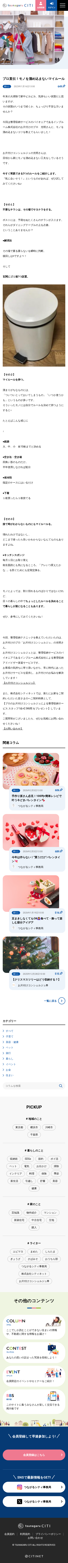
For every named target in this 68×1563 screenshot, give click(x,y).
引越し (29, 1181)
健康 (34, 1188)
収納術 (14, 1158)
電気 (26, 1166)
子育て (9, 1036)
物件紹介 (31, 1212)
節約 (40, 1158)
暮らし (9, 1058)
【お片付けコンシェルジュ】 (19, 682)
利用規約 (25, 1534)
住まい (9, 1075)
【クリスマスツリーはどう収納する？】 (36, 979)
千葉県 (34, 1134)
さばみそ (33, 1258)
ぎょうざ (15, 1258)
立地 (51, 1220)
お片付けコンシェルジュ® (34, 1281)
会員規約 (9, 1534)
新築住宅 (19, 1220)
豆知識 (15, 1212)
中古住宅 (37, 1220)
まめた (34, 1251)
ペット (9, 1047)
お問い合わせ (35, 1537)
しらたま (50, 1251)
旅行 (8, 1053)
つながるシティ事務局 (34, 1266)
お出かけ (41, 1166)
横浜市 (34, 1127)
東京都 (19, 1127)
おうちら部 (51, 1258)
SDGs (28, 1158)
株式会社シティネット (34, 1273)
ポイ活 (54, 1158)
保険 (44, 1173)
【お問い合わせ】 (13, 728)
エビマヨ (18, 1251)
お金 (8, 1069)
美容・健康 (12, 1042)
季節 (56, 1173)
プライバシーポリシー (48, 1534)
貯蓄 (42, 1181)
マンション (50, 1212)
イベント (11, 1064)
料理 (31, 1173)
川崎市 (49, 1127)
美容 (55, 1181)
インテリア (15, 1173)
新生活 (14, 1181)
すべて (9, 1030)
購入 (34, 1227)
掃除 (56, 1166)
